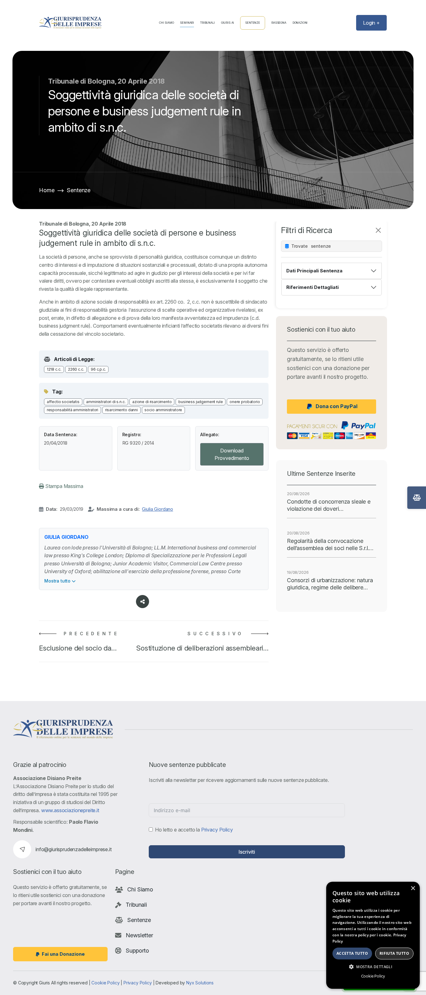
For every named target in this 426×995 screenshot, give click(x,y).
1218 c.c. (54, 369)
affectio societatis (63, 401)
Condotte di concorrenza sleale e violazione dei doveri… (328, 505)
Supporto (137, 950)
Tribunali (207, 22)
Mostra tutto (58, 580)
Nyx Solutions (200, 982)
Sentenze (252, 22)
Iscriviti (247, 852)
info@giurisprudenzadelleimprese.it (74, 849)
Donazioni (300, 22)
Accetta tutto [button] (352, 953)
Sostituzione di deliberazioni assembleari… (202, 648)
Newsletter (139, 935)
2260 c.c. (76, 369)
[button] (373, 966)
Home (46, 190)
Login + (371, 23)
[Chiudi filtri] (378, 230)
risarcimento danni (121, 409)
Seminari (187, 22)
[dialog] (373, 935)
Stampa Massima (63, 486)
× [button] (412, 888)
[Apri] (416, 497)
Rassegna (278, 22)
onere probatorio (245, 401)
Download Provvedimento (232, 454)
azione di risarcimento (152, 401)
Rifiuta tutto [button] (394, 953)
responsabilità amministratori (72, 409)
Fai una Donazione (63, 954)
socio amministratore (163, 409)
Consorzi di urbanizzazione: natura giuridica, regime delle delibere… (330, 584)
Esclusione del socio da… (78, 648)
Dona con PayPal (336, 406)
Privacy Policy (217, 830)
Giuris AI (227, 22)
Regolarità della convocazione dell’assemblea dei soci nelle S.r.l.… (330, 544)
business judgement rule (200, 401)
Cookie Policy (105, 982)
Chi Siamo (166, 22)
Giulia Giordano (157, 509)
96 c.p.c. (98, 369)
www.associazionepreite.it (70, 810)
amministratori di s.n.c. (105, 401)
